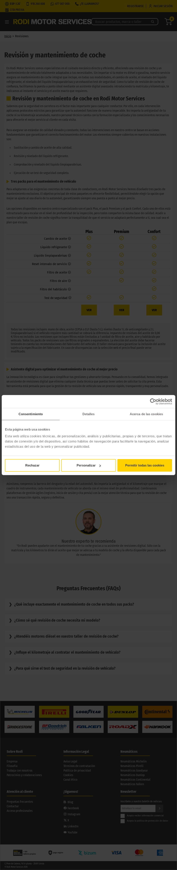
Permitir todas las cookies (144, 465)
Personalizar (86, 465)
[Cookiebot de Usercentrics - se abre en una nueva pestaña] (153, 401)
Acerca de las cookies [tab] (146, 414)
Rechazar (32, 465)
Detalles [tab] (88, 414)
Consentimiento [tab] (31, 414)
